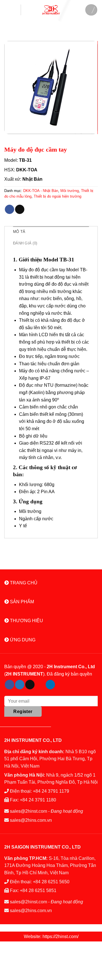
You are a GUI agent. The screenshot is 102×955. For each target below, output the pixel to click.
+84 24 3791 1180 (38, 799)
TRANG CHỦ (23, 582)
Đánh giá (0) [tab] (25, 243)
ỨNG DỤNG (22, 639)
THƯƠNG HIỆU (26, 620)
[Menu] (12, 10)
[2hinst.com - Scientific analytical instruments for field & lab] (51, 9)
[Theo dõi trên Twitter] (19, 684)
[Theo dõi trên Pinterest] (40, 684)
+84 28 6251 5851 (38, 890)
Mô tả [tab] (19, 232)
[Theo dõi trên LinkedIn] (50, 684)
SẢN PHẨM (21, 601)
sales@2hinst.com (28, 811)
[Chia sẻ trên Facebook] (9, 209)
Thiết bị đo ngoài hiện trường (57, 196)
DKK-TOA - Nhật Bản (40, 191)
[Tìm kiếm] (91, 10)
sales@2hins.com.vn (31, 820)
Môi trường (69, 191)
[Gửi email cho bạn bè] (19, 209)
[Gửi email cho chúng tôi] (30, 684)
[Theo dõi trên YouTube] (60, 684)
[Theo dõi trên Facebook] (9, 684)
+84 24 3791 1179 (51, 791)
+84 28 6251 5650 (51, 881)
